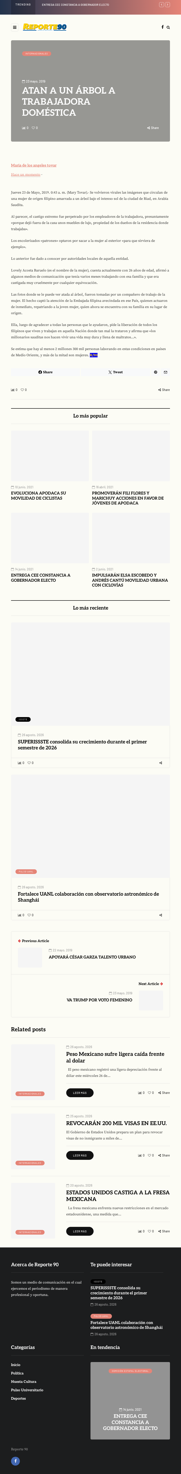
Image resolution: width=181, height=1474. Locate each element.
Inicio (15, 1365)
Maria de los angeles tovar (34, 165)
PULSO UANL (26, 871)
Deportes (18, 1399)
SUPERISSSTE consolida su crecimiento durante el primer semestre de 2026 (82, 745)
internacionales (36, 53)
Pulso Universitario (27, 1390)
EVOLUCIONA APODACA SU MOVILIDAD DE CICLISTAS (38, 496)
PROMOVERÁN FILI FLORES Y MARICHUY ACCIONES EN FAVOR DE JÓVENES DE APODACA (128, 498)
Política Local (131, 1371)
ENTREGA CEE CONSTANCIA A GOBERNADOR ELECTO (75, 4)
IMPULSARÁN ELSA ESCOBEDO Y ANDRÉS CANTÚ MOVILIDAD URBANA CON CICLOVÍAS (130, 580)
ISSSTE (23, 719)
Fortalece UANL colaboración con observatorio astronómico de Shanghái (88, 897)
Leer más (80, 1092)
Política (17, 1373)
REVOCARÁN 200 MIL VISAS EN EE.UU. (116, 1123)
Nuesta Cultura (23, 1382)
